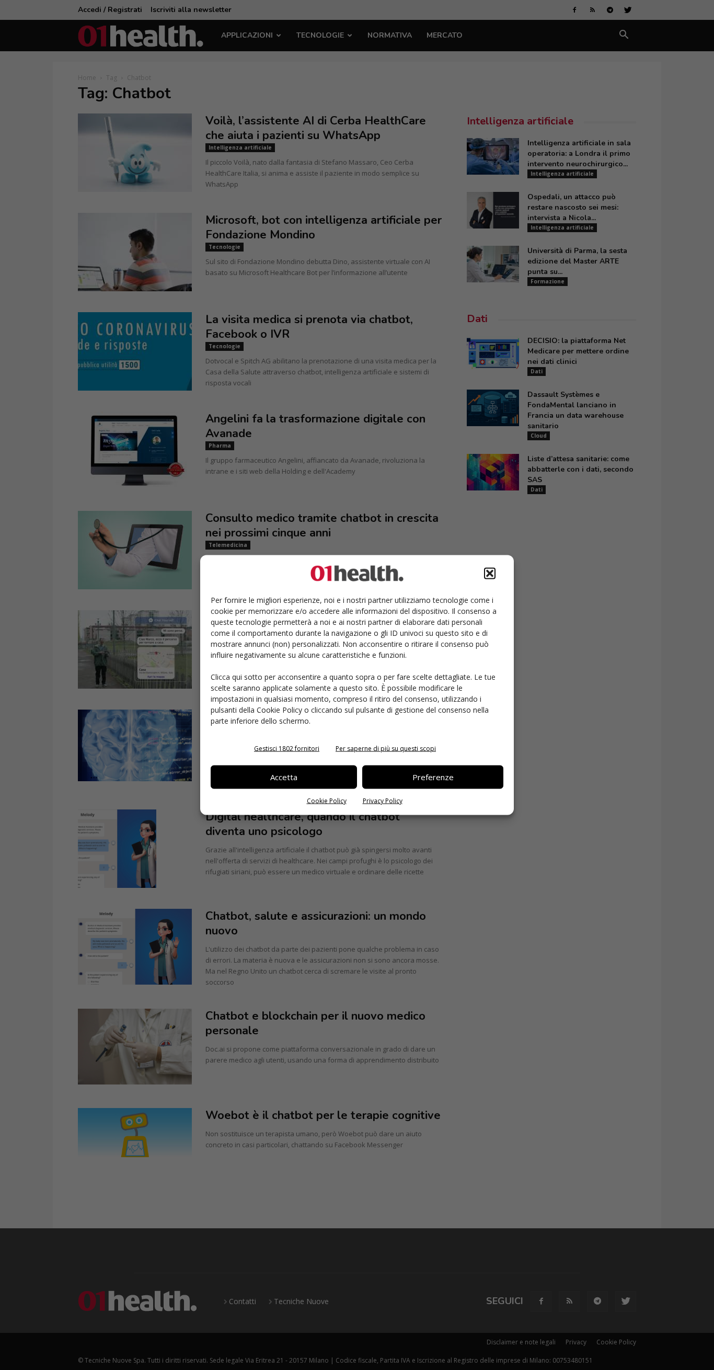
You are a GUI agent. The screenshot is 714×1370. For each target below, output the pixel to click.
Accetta (283, 777)
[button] (490, 573)
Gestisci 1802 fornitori (286, 748)
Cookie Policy (327, 800)
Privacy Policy (382, 800)
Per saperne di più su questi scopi (386, 748)
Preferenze (433, 777)
